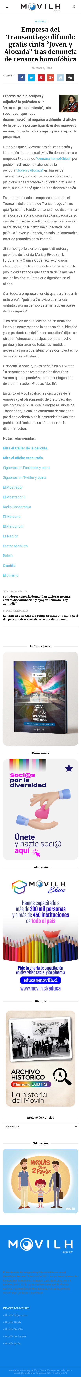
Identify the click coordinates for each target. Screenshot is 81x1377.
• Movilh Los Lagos (14, 1336)
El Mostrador (13, 487)
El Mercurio (11, 517)
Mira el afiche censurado (23, 458)
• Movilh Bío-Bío (13, 1329)
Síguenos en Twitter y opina (24, 477)
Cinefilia (9, 565)
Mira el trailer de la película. (26, 448)
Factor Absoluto (15, 546)
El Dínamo (10, 575)
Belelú (8, 556)
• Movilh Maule (12, 1322)
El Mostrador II (14, 497)
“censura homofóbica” (54, 159)
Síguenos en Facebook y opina (26, 468)
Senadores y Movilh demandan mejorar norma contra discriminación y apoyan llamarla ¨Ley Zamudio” (36, 600)
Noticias (40, 21)
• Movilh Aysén (12, 1343)
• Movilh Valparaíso (15, 1315)
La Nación (10, 536)
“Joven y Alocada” (29, 170)
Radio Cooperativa (17, 507)
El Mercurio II (13, 526)
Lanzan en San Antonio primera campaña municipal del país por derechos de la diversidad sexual (40, 617)
